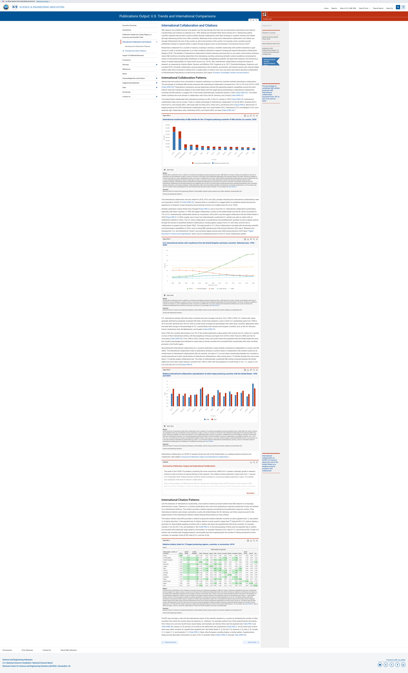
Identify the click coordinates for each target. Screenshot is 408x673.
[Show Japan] (212, 288)
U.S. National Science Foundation (17, 663)
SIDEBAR (165, 462)
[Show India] (231, 288)
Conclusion (127, 60)
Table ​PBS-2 (166, 540)
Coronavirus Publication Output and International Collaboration (204, 457)
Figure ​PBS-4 (166, 115)
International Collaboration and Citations (137, 42)
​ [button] (249, 43)
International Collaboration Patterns (137, 46)
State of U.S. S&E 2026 (348, 8)
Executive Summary (129, 25)
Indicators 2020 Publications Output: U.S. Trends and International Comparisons (270, 51)
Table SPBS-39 (209, 441)
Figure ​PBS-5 (166, 239)
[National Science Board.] (15, 7)
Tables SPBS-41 (222, 635)
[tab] (139, 25)
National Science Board (42, 663)
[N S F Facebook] (397, 665)
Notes (125, 74)
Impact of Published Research (133, 55)
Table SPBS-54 (240, 635)
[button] (403, 7)
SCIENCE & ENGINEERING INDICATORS (41, 7)
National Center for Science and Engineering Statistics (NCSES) (30, 666)
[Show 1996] (206, 419)
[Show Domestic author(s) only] (220, 163)
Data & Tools (363, 8)
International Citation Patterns (135, 51)
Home (326, 8)
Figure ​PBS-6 (166, 370)
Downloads (126, 92)
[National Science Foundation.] (6, 7)
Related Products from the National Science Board (269, 62)
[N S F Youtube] (380, 665)
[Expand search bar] (398, 7)
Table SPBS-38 (176, 339)
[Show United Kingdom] (201, 288)
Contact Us (126, 97)
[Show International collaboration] (201, 163)
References (126, 69)
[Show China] (190, 288)
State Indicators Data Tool (271, 43)
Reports (334, 8)
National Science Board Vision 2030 (270, 38)
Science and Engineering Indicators (18, 660)
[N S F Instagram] (386, 665)
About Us (389, 8)
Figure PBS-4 (239, 105)
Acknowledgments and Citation (134, 78)
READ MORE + (251, 493)
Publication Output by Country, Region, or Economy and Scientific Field (137, 36)
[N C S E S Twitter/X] (392, 665)
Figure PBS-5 (171, 217)
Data (124, 87)
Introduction (127, 30)
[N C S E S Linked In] (403, 665)
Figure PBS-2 (204, 209)
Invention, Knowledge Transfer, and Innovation (230, 73)
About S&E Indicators (69, 650)
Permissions (7, 650)
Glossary (126, 65)
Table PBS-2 (203, 527)
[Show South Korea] (222, 288)
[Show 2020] (214, 419)
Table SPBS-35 (167, 87)
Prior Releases (27, 650)
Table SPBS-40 (249, 604)
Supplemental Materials (131, 83)
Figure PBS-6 (186, 365)
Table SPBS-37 (237, 95)
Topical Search (378, 8)
